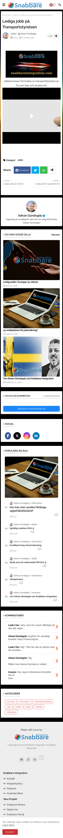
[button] (60, 5)
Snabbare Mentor (16, 804)
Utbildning (11, 712)
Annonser (11, 702)
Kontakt (11, 778)
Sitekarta (11, 788)
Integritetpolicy (15, 783)
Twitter (35, 170)
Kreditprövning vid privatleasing (25, 545)
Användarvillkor (15, 793)
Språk (28, 707)
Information (25, 702)
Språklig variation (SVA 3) (22, 528)
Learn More (8, 825)
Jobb (15, 15)
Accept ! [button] (10, 832)
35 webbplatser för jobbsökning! (20, 330)
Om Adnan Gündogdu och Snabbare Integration (28, 378)
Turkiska (38, 707)
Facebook (24, 170)
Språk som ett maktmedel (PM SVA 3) (28, 562)
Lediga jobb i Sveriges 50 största (20, 282)
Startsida (6, 15)
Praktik (18, 707)
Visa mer (55, 235)
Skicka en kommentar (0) (31, 408)
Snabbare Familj (15, 814)
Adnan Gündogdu (30, 215)
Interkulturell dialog (42, 702)
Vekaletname (16, 579)
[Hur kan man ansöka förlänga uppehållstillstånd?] (31, 477)
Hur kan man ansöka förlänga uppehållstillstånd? (28, 509)
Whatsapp (43, 170)
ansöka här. (41, 85)
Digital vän (12, 809)
